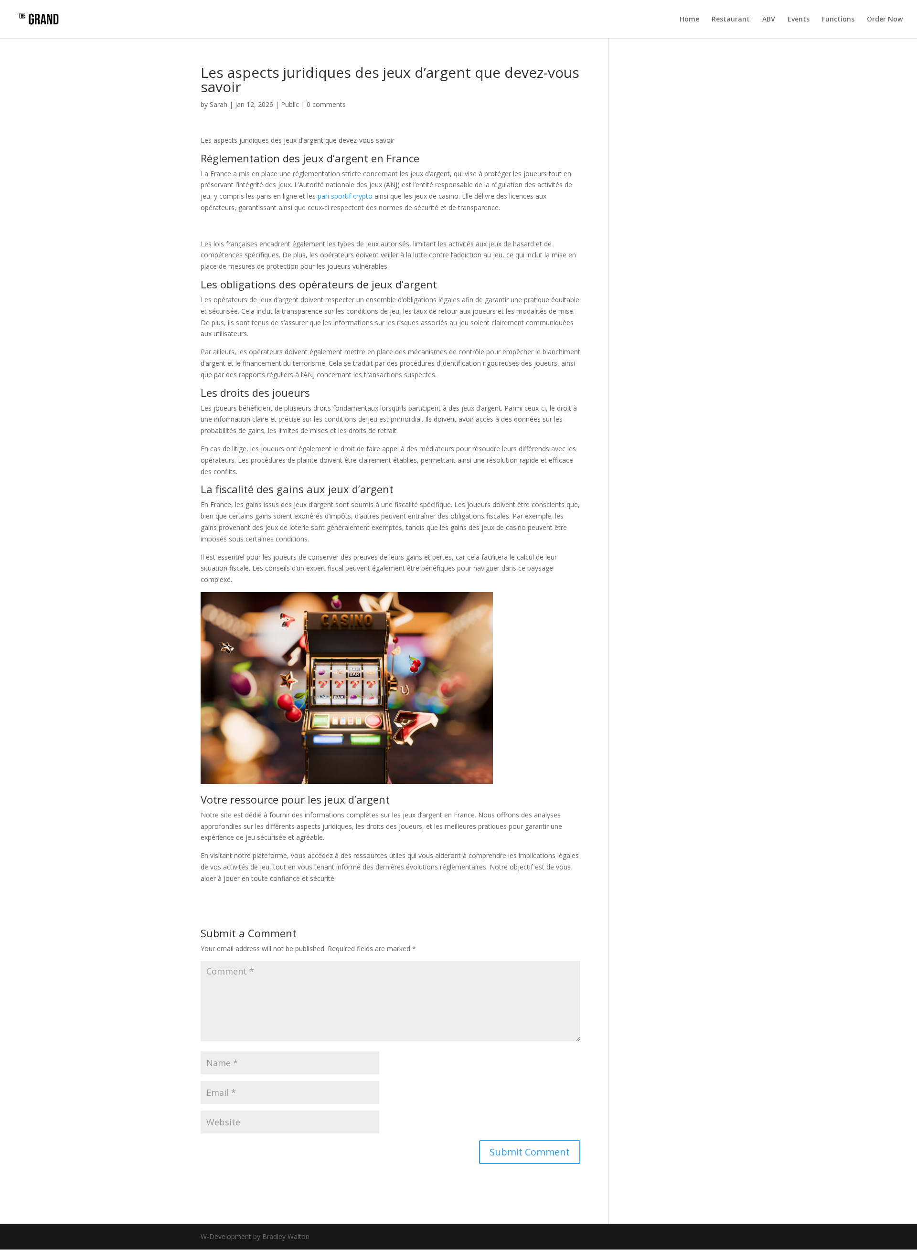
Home (689, 19)
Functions (838, 19)
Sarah (218, 104)
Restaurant (731, 19)
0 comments (326, 104)
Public (290, 104)
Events (799, 19)
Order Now (885, 19)
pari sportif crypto (345, 196)
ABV (768, 19)
